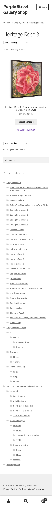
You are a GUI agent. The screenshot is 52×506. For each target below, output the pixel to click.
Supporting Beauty (18, 298)
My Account (8, 501)
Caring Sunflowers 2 (19, 215)
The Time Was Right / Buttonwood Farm (28, 317)
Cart (40, 498)
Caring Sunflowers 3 (19, 219)
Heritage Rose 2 (17, 259)
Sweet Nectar (16, 308)
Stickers (17, 459)
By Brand (14, 391)
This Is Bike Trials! (21, 415)
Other (19, 430)
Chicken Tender (17, 229)
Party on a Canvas (18, 273)
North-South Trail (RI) (23, 406)
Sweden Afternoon (18, 303)
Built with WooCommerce (31, 489)
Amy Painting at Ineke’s (20, 195)
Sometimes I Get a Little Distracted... (26, 288)
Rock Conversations (19, 283)
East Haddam (19, 396)
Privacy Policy (10, 489)
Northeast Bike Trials (22, 410)
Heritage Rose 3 (17, 263)
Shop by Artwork (21, 22)
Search (26, 501)
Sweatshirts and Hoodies (27, 435)
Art (11, 332)
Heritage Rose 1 (17, 254)
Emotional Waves (17, 244)
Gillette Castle (19, 401)
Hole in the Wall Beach (20, 268)
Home (9, 22)
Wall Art (16, 337)
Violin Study (15, 322)
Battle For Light (17, 200)
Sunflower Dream (17, 293)
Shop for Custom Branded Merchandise (24, 386)
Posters (19, 347)
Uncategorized (13, 464)
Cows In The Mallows (19, 234)
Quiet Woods (15, 278)
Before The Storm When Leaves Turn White (29, 205)
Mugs (15, 376)
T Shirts (16, 361)
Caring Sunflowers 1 (19, 210)
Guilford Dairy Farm (18, 249)
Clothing (14, 352)
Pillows (16, 381)
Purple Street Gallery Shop (15, 9)
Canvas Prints (22, 342)
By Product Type (17, 420)
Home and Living (17, 366)
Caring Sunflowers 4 (19, 224)
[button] (26, 130)
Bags (15, 371)
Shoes (16, 357)
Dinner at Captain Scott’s (21, 239)
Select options (26, 121)
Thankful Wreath (17, 313)
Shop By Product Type (16, 327)
